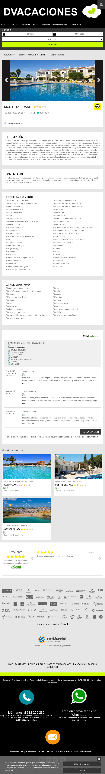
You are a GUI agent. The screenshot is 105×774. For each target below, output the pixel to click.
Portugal (32, 55)
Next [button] (100, 558)
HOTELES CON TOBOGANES (59, 664)
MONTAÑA (25, 25)
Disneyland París (59, 25)
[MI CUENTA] (101, 4)
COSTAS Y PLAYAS (9, 25)
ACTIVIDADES (75, 25)
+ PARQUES (92, 664)
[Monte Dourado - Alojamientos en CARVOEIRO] (52, 80)
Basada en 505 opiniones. (13, 491)
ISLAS (35, 25)
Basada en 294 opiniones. (15, 123)
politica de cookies (15, 768)
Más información (82, 764)
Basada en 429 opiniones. (13, 535)
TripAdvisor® (92, 437)
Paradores (45, 25)
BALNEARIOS (79, 664)
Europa (22, 55)
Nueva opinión (91, 432)
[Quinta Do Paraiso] (79, 488)
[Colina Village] (27, 488)
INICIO (10, 664)
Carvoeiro (43, 55)
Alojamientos (10, 55)
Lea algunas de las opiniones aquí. (16, 563)
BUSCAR (52, 44)
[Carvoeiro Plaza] (27, 532)
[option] (66, 560)
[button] (6, 80)
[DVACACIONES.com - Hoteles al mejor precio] (52, 11)
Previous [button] (32, 558)
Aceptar (81, 770)
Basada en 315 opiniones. (65, 491)
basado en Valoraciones (15, 560)
